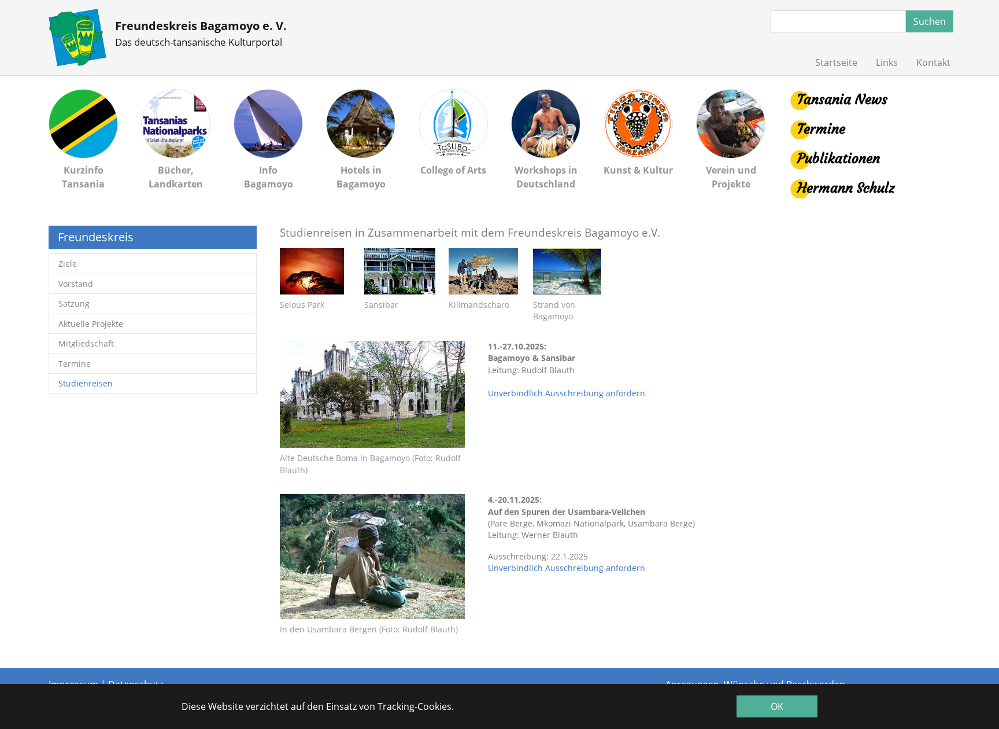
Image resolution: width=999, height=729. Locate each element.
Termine (821, 129)
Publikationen (838, 158)
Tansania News (842, 99)
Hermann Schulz (845, 188)
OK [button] (777, 706)
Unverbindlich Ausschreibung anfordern (566, 393)
